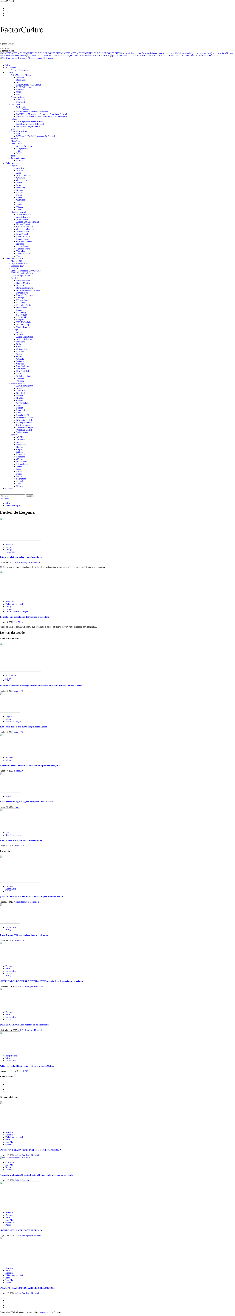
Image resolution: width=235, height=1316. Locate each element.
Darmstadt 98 (22, 293)
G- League (21, 107)
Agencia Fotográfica (19, 70)
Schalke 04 (21, 317)
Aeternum (20, 77)
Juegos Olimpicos (18, 158)
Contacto (9, 488)
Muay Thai (15, 141)
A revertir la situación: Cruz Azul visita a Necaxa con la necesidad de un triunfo (36, 1175)
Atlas (18, 173)
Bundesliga (16, 278)
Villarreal (20, 381)
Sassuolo (20, 481)
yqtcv (17, 807)
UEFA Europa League (20, 275)
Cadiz (18, 346)
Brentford (20, 393)
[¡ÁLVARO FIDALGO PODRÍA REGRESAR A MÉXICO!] (20, 1263)
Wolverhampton (23, 432)
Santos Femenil (23, 246)
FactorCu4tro (22, 29)
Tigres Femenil (22, 251)
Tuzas (18, 256)
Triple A (19, 151)
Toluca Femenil (23, 253)
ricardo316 (18, 691)
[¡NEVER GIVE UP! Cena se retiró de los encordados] (10, 1007)
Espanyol (20, 351)
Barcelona (20, 342)
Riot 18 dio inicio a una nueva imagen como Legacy (23, 727)
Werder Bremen (23, 327)
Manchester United (24, 417)
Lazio (18, 469)
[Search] (1, 493)
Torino (19, 483)
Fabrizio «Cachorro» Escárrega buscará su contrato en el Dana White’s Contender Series (41, 686)
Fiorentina (20, 454)
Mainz (19, 310)
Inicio (7, 65)
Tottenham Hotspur (24, 427)
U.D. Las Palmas (23, 376)
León (18, 185)
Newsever (44, 1312)
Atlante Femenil (23, 217)
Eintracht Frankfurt (24, 295)
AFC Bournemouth (24, 386)
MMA (8, 678)
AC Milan (20, 437)
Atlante (19, 170)
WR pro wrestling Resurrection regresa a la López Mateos (27, 1066)
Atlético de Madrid (24, 339)
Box (13, 129)
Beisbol (14, 119)
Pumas (19, 197)
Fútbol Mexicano (12, 163)
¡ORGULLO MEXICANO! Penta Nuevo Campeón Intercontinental (31, 896)
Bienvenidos (10, 67)
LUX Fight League (24, 87)
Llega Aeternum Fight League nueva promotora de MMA (26, 801)
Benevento (21, 444)
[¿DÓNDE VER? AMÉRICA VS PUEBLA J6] (20, 1208)
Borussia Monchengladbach (28, 290)
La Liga (14, 329)
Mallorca (20, 361)
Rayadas (20, 244)
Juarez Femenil (22, 231)
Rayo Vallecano (23, 366)
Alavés (19, 332)
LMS (29, 121)
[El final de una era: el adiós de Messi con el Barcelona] (20, 597)
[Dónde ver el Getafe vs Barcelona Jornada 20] (20, 540)
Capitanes (26, 109)
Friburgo (20, 298)
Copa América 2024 (19, 263)
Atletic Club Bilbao (24, 337)
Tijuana (19, 207)
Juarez (19, 182)
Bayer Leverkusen (24, 280)
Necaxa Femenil (23, 224)
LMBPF (41, 114)
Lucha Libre (16, 143)
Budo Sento (21, 80)
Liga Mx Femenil (18, 212)
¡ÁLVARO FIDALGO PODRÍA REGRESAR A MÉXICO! (192, 56)
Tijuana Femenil (23, 249)
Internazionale (22, 464)
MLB (28, 126)
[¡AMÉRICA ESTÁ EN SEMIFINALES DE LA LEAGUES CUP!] (20, 1127)
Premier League (17, 383)
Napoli (19, 476)
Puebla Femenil (23, 236)
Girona (19, 356)
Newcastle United (24, 420)
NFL (18, 134)
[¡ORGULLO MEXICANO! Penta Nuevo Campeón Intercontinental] (20, 882)
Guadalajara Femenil (25, 229)
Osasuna (20, 364)
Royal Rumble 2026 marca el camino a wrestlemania (24, 935)
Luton (18, 413)
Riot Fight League (13, 721)
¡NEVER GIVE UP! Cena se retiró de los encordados (24, 1025)
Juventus (20, 466)
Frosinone (20, 457)
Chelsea (19, 400)
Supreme (20, 90)
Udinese (19, 486)
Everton (19, 405)
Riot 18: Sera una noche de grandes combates (21, 840)
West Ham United (24, 430)
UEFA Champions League (22, 273)
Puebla (19, 195)
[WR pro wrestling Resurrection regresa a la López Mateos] (10, 1051)
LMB (30, 124)
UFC (18, 92)
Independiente (22, 148)
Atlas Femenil (22, 219)
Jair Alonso (19, 622)
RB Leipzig (21, 312)
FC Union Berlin (23, 305)
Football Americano (19, 131)
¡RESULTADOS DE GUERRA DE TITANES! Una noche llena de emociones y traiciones (41, 981)
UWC (18, 94)
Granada (20, 359)
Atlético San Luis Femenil (27, 222)
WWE (19, 153)
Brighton (20, 398)
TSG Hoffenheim (23, 322)
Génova (19, 459)
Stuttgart (20, 320)
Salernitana (21, 479)
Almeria (19, 334)
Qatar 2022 (16, 268)
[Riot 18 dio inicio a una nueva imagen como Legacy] (10, 712)
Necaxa (19, 190)
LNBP (41, 116)
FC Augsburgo (22, 300)
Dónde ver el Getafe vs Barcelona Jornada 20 (21, 557)
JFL (18, 82)
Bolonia (19, 447)
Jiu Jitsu (14, 138)
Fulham (19, 408)
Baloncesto (15, 104)
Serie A (14, 435)
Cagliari (19, 449)
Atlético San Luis (23, 175)
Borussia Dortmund (24, 288)
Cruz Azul (20, 178)
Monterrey (20, 187)
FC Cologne (21, 302)
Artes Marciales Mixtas (21, 75)
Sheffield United (23, 425)
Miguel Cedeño (22, 1180)
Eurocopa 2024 (17, 266)
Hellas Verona (22, 461)
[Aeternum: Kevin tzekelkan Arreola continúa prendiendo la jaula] (10, 753)
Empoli (19, 452)
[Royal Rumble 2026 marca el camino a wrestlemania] (10, 923)
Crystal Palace (22, 403)
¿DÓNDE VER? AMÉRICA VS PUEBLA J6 (89, 56)
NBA (32, 112)
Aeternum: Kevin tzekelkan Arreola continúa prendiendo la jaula (30, 765)
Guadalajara (21, 180)
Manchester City (23, 415)
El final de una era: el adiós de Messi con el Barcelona (24, 617)
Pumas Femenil (23, 239)
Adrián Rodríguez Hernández (27, 562)
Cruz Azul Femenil (24, 227)
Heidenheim (21, 307)
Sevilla (19, 373)
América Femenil (23, 214)
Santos (19, 202)
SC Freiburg (21, 315)
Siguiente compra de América (40, 58)
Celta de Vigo (22, 349)
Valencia (20, 378)
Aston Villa (21, 390)
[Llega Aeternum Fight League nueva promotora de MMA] (10, 792)
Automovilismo (17, 97)
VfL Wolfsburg (22, 324)
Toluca (19, 209)
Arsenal (19, 388)
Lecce (18, 471)
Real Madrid (21, 368)
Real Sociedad (22, 371)
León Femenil (22, 234)
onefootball (10, 552)
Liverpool (20, 410)
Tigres (19, 205)
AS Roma (20, 439)
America (20, 168)
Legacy (28, 85)
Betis (18, 344)
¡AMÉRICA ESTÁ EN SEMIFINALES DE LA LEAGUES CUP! (90, 53)
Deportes (9, 72)
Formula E (20, 102)
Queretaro (20, 200)
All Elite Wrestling (24, 146)
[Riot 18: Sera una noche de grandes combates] (10, 828)
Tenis (13, 156)
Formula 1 (20, 99)
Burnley (19, 395)
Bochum (20, 285)
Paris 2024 (20, 160)
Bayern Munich (23, 283)
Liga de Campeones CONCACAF (26, 271)
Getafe (19, 354)
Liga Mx (14, 165)
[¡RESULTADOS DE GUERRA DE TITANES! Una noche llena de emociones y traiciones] (10, 961)
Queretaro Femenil (24, 241)
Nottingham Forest (24, 422)
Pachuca (20, 192)
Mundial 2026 (17, 261)
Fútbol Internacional (14, 258)
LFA (35, 136)
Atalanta (20, 442)
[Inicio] (1, 60)
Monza (19, 474)
